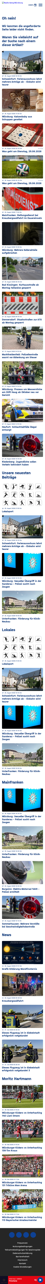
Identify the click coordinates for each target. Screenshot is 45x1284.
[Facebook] (12, 1235)
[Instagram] (19, 1235)
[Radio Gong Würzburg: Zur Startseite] (12, 5)
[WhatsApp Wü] (33, 1235)
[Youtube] (26, 1235)
